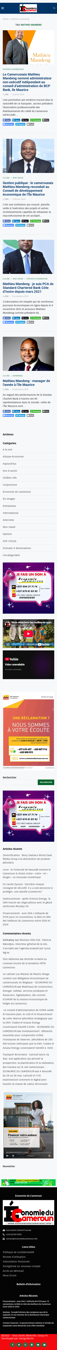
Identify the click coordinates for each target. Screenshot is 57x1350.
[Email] (44, 1344)
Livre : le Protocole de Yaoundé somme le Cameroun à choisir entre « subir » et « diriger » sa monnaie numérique (27, 873)
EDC (7, 94)
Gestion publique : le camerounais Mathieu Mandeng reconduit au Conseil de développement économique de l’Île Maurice (28, 188)
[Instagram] (25, 1344)
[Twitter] (19, 1344)
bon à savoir (18, 178)
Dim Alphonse (11, 959)
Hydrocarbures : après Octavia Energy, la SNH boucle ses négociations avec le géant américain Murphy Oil (27, 902)
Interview (8, 519)
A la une (6, 178)
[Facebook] (12, 1344)
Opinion (7, 533)
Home (6, 19)
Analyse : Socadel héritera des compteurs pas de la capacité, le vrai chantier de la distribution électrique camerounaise (26, 1315)
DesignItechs (26, 1338)
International (10, 512)
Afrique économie (13, 456)
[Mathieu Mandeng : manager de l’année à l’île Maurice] (28, 354)
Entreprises (18, 376)
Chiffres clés (10, 477)
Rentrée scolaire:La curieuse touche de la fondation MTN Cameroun (25, 963)
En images (9, 498)
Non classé (9, 526)
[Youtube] (38, 1344)
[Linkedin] (31, 1344)
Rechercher (9, 777)
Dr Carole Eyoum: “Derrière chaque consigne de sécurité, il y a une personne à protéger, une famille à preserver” (28, 888)
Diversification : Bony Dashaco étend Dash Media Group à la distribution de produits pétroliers (27, 859)
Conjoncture (10, 484)
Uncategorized (11, 555)
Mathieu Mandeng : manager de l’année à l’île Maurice (26, 383)
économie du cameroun (17, 491)
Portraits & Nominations (13, 69)
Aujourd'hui (9, 463)
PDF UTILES (9, 541)
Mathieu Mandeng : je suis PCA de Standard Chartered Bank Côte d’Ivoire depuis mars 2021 (28, 288)
